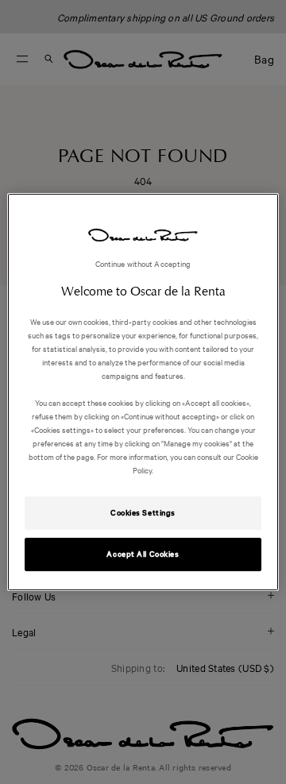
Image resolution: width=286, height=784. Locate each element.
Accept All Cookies (142, 553)
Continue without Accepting (143, 263)
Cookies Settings (143, 513)
